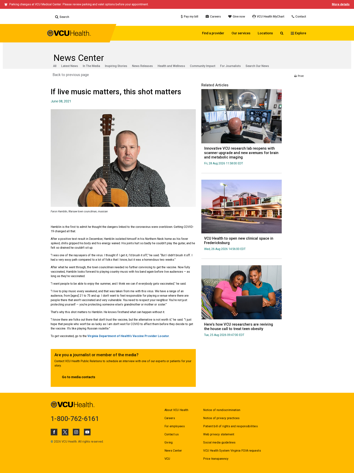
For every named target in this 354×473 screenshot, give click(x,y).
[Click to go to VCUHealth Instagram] (76, 432)
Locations (265, 33)
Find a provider (213, 33)
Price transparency (215, 458)
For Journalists (230, 66)
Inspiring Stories (116, 66)
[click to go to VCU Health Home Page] (69, 34)
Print (300, 76)
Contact (300, 16)
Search (64, 17)
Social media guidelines (219, 442)
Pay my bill (190, 16)
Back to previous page (71, 74)
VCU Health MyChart (270, 16)
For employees (174, 426)
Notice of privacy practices (221, 418)
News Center (173, 450)
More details (341, 4)
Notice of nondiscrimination (221, 410)
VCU (167, 458)
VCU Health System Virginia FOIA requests (232, 450)
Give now (238, 16)
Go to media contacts (78, 377)
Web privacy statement (218, 434)
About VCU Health (176, 410)
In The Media (91, 66)
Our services (241, 33)
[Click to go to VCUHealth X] (65, 432)
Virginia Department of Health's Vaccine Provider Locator (128, 336)
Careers (215, 16)
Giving (168, 442)
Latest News (69, 66)
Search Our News (257, 66)
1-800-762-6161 (75, 419)
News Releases (142, 66)
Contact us (171, 434)
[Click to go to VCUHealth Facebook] (54, 432)
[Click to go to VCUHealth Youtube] (87, 432)
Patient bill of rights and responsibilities (230, 426)
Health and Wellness (171, 66)
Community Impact (202, 66)
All (54, 66)
